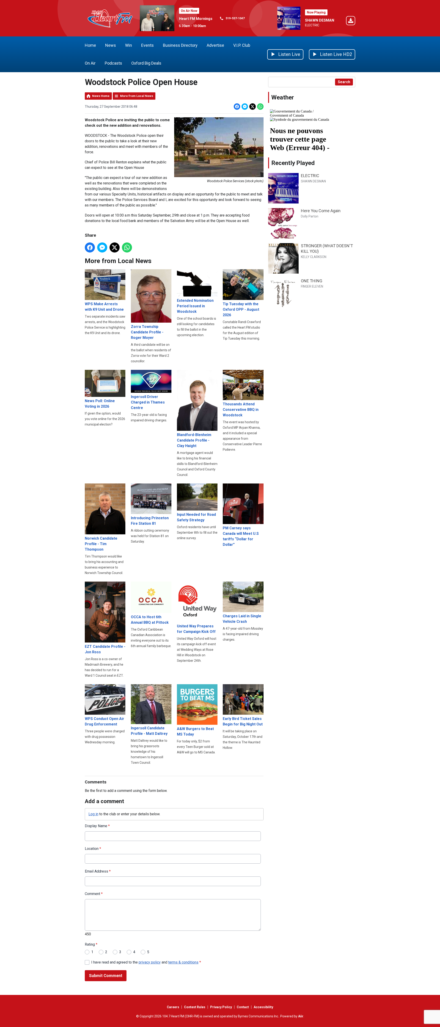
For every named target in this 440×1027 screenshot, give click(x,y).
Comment (94, 894)
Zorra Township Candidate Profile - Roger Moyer (147, 332)
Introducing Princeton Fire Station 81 (150, 521)
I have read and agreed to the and (146, 962)
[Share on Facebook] (237, 106)
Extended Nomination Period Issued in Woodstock (195, 305)
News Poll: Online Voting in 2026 (100, 404)
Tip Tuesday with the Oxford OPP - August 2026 (241, 309)
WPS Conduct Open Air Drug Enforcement (104, 721)
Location (93, 848)
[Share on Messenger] (245, 106)
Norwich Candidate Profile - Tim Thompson (101, 544)
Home (90, 45)
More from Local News (136, 96)
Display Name (97, 826)
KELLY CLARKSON (313, 257)
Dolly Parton (309, 216)
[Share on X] (252, 106)
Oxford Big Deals (146, 63)
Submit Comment (105, 975)
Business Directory (180, 45)
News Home (101, 96)
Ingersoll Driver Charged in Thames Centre (148, 402)
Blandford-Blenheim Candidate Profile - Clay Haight (194, 440)
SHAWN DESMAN (319, 20)
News (110, 45)
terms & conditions (183, 962)
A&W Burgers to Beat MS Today (195, 731)
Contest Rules (194, 1007)
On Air (90, 63)
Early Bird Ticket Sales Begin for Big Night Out (243, 721)
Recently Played (293, 162)
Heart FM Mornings (195, 18)
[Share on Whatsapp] (260, 106)
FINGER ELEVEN (312, 286)
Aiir (300, 1016)
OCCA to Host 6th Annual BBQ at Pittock (150, 620)
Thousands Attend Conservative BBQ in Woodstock (240, 409)
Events (147, 45)
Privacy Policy (221, 1007)
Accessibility (263, 1007)
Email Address (98, 871)
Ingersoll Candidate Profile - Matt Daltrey (149, 731)
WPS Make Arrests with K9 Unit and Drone (104, 306)
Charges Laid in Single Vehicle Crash (242, 619)
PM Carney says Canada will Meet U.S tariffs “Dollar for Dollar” (241, 536)
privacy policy (150, 962)
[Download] (350, 21)
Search (344, 82)
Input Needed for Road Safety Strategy (196, 517)
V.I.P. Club (241, 45)
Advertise (215, 45)
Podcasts (113, 63)
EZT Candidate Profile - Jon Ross (105, 649)
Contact (243, 1007)
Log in (93, 814)
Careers (173, 1007)
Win (128, 45)
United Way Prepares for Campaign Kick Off (196, 629)
